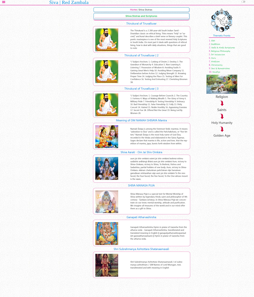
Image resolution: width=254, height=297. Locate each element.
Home (133, 9)
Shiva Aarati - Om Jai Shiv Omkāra (141, 152)
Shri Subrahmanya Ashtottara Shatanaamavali (141, 248)
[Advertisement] (206, 167)
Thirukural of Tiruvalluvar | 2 (141, 55)
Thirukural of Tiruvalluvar (141, 23)
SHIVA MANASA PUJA (141, 185)
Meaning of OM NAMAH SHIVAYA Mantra (141, 120)
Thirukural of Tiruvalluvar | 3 (141, 88)
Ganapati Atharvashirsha (141, 217)
